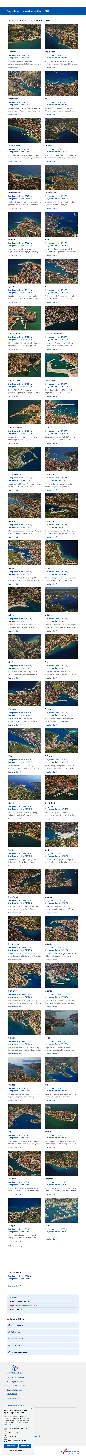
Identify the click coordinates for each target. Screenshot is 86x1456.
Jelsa (47, 286)
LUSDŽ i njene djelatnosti (19, 1301)
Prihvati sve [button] (11, 1446)
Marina (11, 521)
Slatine (11, 850)
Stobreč (48, 896)
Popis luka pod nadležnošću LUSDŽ (23, 1305)
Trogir (47, 1037)
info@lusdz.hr (17, 1390)
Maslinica (49, 521)
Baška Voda (50, 51)
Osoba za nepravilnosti (20, 1352)
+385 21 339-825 (19, 1386)
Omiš (10, 662)
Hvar (47, 239)
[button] (17, 1450)
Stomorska (13, 943)
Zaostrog (49, 1178)
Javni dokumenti (17, 1339)
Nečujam (49, 615)
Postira (48, 709)
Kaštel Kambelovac (54, 333)
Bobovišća (13, 98)
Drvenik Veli (50, 192)
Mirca (11, 615)
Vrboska (12, 1178)
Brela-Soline (14, 145)
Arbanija (12, 51)
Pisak (47, 662)
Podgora (12, 709)
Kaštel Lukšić (14, 380)
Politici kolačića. (9, 1424)
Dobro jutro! (15, 1345)
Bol (46, 98)
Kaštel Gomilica (15, 333)
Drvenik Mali (14, 192)
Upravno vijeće (16, 1309)
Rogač (11, 803)
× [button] (31, 1408)
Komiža (48, 427)
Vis (9, 1131)
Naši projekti (16, 1332)
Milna (11, 568)
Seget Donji (50, 803)
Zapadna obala (15, 1272)
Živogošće (13, 1225)
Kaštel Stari (50, 380)
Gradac (11, 239)
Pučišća (48, 756)
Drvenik (48, 145)
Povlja (11, 756)
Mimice (48, 568)
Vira (46, 1084)
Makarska (49, 474)
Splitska (48, 850)
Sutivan (12, 1037)
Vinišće (11, 1084)
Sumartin (12, 990)
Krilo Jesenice (14, 474)
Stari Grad (13, 896)
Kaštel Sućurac (15, 427)
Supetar (48, 990)
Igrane (11, 286)
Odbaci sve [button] (25, 1446)
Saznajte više (13, 68)
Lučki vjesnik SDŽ (17, 1325)
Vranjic (48, 1131)
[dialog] (18, 1430)
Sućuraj (48, 943)
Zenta (47, 1225)
